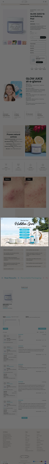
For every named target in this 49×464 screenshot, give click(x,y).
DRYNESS (24, 237)
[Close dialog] (1, 219)
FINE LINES (24, 232)
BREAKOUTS (24, 229)
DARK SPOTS (24, 234)
